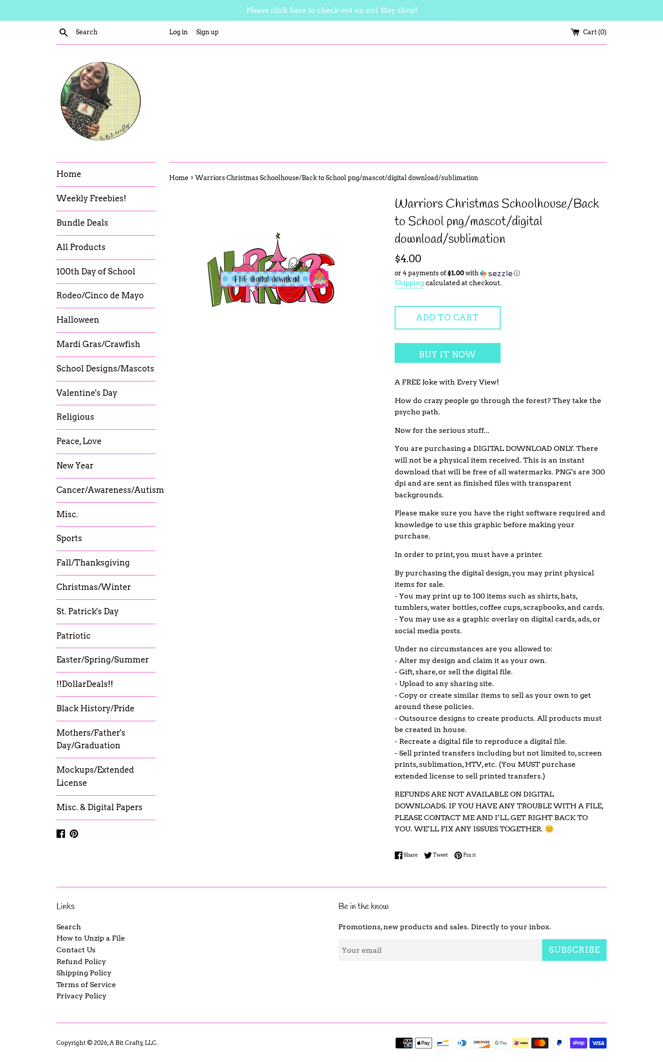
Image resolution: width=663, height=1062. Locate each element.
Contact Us (76, 950)
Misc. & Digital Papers (99, 807)
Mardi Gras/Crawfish (98, 344)
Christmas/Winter (93, 587)
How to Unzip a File (90, 938)
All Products (81, 247)
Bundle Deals (82, 222)
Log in (178, 32)
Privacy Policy (81, 996)
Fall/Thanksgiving (93, 562)
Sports (69, 538)
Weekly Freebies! (91, 198)
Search (68, 927)
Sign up (207, 32)
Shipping (409, 283)
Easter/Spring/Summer (102, 659)
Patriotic (73, 635)
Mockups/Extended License (95, 776)
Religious (75, 417)
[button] (501, 273)
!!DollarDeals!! (84, 684)
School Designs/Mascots (105, 368)
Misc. (67, 514)
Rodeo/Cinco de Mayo (100, 295)
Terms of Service (86, 984)
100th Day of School (95, 271)
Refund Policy (81, 961)
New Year (74, 465)
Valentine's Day (86, 393)
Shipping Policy (83, 973)
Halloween (77, 320)
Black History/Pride (95, 708)
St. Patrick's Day (87, 611)
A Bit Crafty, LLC (133, 1042)
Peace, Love (78, 441)
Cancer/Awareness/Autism (106, 490)
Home (68, 174)
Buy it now (447, 354)
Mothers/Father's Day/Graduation (90, 739)
